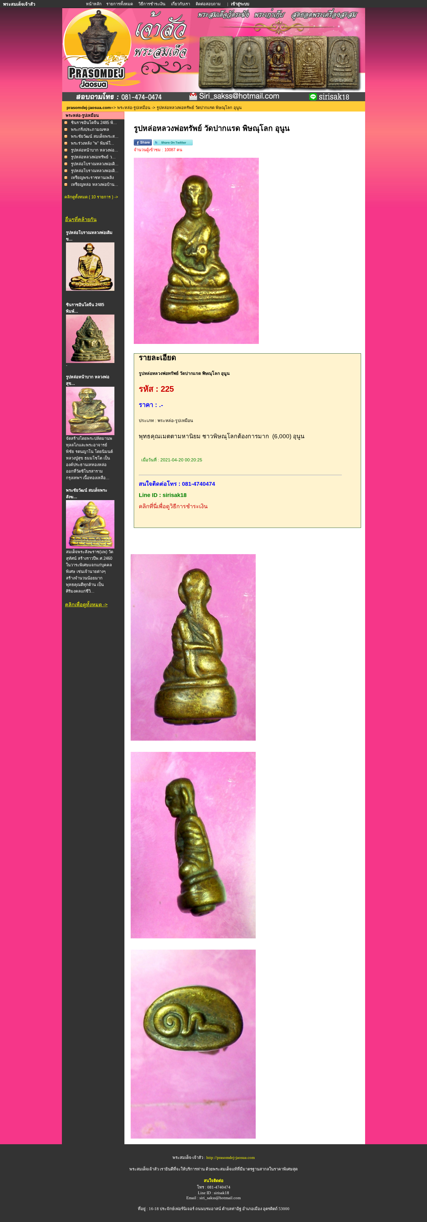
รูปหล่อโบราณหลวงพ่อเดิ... (94, 163)
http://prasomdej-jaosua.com (230, 1157)
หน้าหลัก (94, 4)
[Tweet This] (173, 144)
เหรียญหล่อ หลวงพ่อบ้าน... (94, 184)
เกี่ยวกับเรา (180, 4)
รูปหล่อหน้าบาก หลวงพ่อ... (94, 150)
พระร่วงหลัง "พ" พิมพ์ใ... (92, 143)
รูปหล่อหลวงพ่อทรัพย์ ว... (93, 157)
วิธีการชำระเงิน (152, 4)
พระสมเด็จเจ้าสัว (144, 1169)
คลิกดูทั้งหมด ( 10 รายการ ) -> (91, 197)
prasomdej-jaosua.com (89, 107)
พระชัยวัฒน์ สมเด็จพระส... (94, 136)
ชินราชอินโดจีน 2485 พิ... (94, 122)
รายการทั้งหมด (119, 4)
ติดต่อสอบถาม (209, 4)
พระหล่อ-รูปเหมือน (133, 107)
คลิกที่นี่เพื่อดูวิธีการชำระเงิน (173, 506)
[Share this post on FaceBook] (143, 144)
